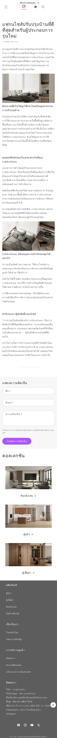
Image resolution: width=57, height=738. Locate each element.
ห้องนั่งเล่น (27, 495)
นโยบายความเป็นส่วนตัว (18, 671)
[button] (6, 7)
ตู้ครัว (26, 534)
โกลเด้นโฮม (12, 632)
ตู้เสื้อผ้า (26, 572)
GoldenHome (22, 736)
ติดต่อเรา (10, 658)
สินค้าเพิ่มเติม (12, 613)
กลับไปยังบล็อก (30, 367)
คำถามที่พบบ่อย (13, 665)
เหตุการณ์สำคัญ (14, 639)
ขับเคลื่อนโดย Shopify (38, 736)
